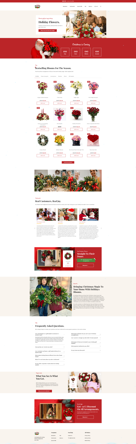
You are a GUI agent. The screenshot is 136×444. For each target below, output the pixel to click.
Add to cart (43, 103)
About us (61, 438)
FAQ (60, 435)
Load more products (68, 162)
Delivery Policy (88, 438)
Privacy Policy (87, 435)
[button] (35, 228)
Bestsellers (53, 435)
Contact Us (70, 435)
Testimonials (53, 438)
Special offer (53, 440)
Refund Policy (87, 440)
